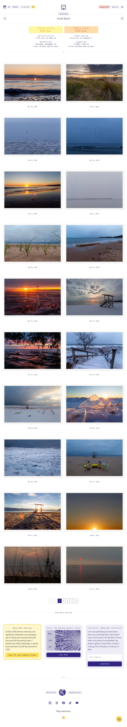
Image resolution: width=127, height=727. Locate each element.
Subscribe (104, 664)
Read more (63, 655)
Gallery (15, 7)
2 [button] (63, 601)
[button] (51, 601)
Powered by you (74, 692)
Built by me (51, 692)
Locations (63, 14)
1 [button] (59, 601)
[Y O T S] (63, 9)
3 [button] (67, 601)
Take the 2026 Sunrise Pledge (22, 655)
